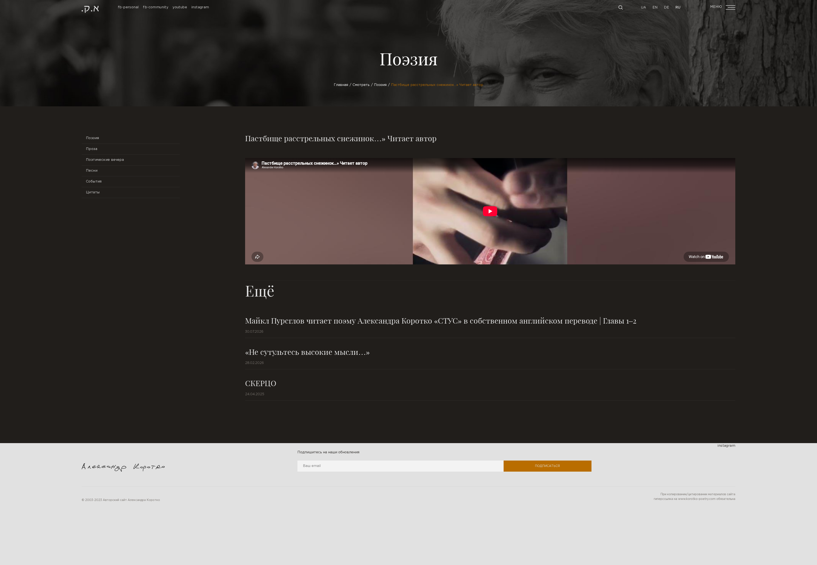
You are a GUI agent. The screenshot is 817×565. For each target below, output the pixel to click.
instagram (726, 445)
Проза (91, 149)
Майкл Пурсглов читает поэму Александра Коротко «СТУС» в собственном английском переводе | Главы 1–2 (440, 320)
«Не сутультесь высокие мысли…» (307, 352)
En (655, 7)
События (94, 181)
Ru (678, 7)
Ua (643, 7)
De (666, 7)
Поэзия (92, 138)
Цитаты (93, 192)
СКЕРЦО (260, 383)
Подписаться (547, 466)
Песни (91, 170)
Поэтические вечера (105, 159)
